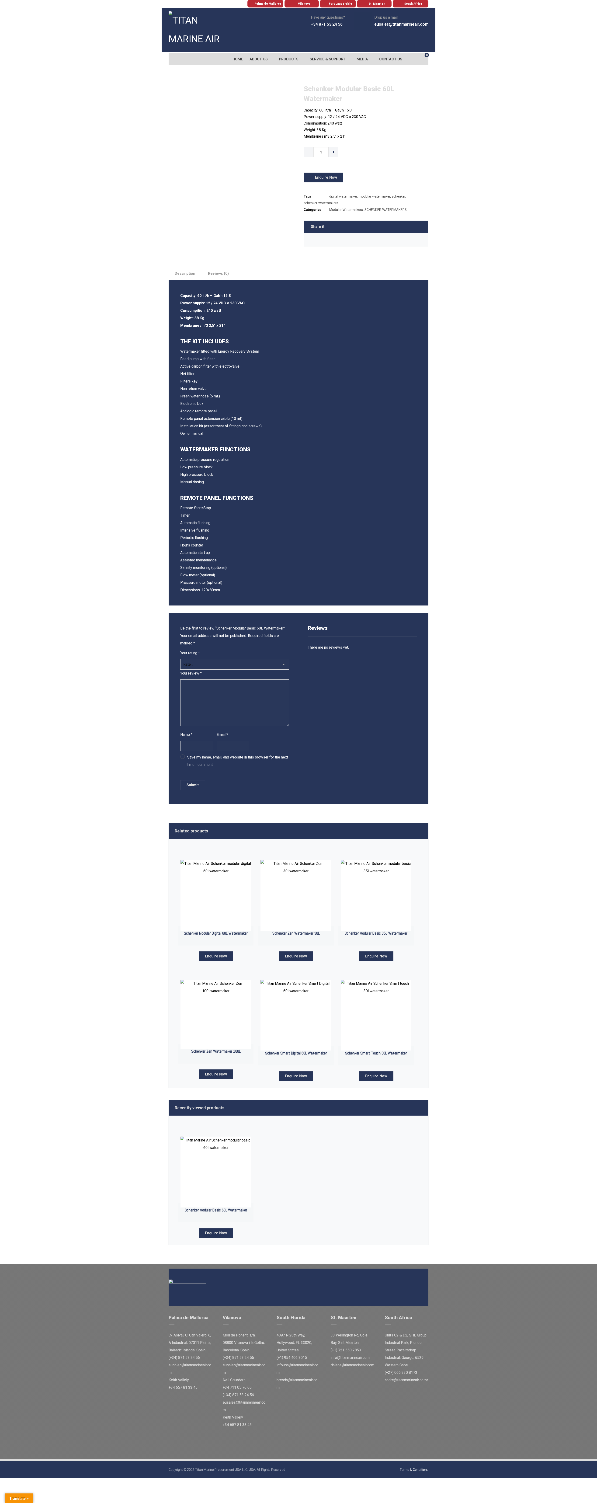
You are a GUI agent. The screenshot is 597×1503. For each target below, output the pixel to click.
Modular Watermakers (346, 210)
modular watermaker (374, 196)
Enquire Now (326, 177)
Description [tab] (185, 273)
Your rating (190, 653)
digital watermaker (343, 196)
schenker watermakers (321, 203)
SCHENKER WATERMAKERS (385, 210)
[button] (173, 59)
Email (222, 734)
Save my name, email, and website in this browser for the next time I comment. (237, 761)
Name (186, 734)
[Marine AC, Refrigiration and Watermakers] (196, 30)
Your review (191, 673)
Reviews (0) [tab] (218, 273)
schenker (398, 196)
